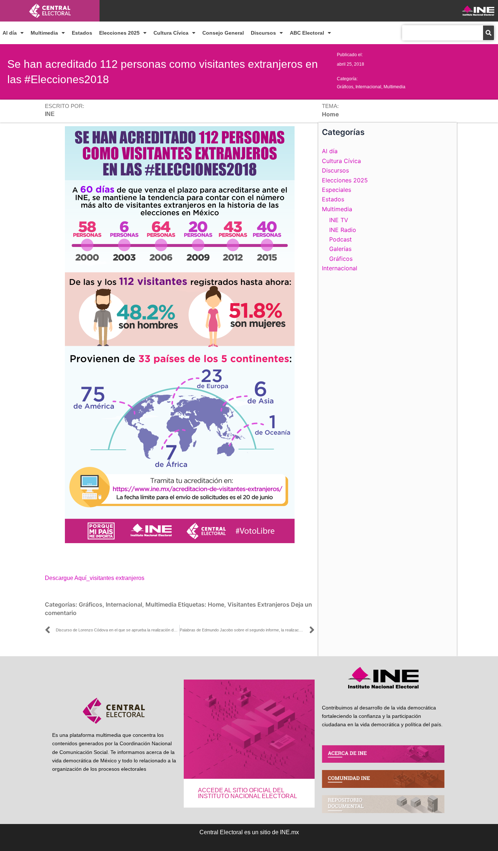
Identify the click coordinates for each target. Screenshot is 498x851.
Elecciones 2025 (119, 33)
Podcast (340, 239)
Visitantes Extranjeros (258, 604)
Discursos (263, 33)
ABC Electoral (307, 33)
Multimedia (44, 33)
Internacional (368, 86)
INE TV (338, 220)
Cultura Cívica (170, 33)
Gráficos (345, 86)
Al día (10, 33)
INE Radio (342, 229)
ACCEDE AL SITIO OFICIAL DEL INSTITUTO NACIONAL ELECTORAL (247, 793)
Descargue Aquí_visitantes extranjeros (94, 578)
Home (216, 604)
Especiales (336, 189)
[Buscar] (488, 33)
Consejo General (223, 33)
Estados (82, 33)
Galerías (340, 248)
